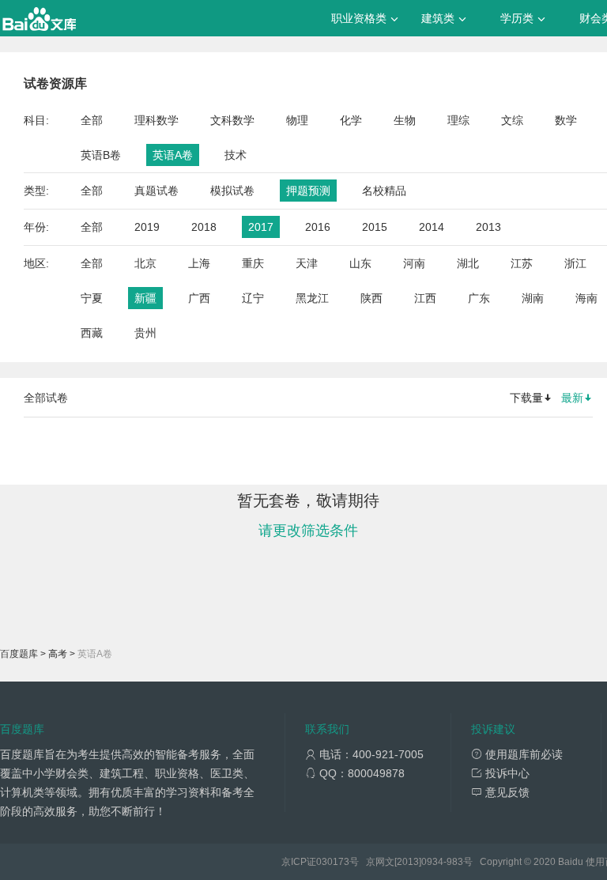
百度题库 (19, 653)
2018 (204, 227)
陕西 (371, 298)
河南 (414, 263)
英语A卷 (173, 155)
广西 (199, 298)
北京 (145, 263)
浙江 (575, 263)
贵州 (145, 333)
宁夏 (92, 298)
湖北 (468, 263)
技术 (235, 155)
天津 (307, 263)
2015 (374, 227)
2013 (488, 227)
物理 (297, 120)
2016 (317, 227)
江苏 (522, 263)
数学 (566, 120)
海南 (586, 298)
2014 (431, 227)
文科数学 (232, 120)
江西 (425, 298)
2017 (260, 227)
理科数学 (156, 120)
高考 (57, 653)
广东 (479, 298)
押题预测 (308, 190)
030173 (332, 861)
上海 (199, 263)
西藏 (92, 333)
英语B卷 (101, 155)
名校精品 (384, 190)
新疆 (145, 298)
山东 (360, 263)
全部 (92, 120)
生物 (405, 120)
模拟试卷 (232, 190)
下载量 (526, 397)
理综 (458, 120)
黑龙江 (312, 298)
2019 (147, 227)
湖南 (533, 298)
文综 (512, 120)
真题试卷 (156, 190)
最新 (572, 397)
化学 (351, 120)
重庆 (253, 263)
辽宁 (253, 298)
